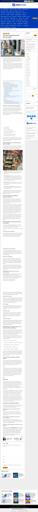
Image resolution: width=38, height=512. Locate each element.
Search (28, 33)
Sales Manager (6, 93)
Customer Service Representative (9, 91)
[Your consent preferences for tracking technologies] (36, 510)
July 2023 (27, 77)
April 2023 (27, 78)
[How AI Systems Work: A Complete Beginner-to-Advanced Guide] (4, 500)
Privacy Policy (21, 505)
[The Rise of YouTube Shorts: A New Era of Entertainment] (15, 500)
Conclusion (5, 99)
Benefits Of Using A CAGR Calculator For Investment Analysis (9, 476)
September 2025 (28, 59)
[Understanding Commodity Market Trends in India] (15, 475)
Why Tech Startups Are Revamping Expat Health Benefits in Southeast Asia (33, 496)
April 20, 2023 (8, 38)
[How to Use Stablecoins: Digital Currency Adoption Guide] (27, 500)
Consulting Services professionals (9, 88)
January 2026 (28, 56)
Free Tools (11, 9)
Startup (2, 27)
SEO (11, 23)
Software (7, 25)
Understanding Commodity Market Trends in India (21, 475)
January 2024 (28, 69)
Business (10, 473)
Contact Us (13, 505)
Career (6, 33)
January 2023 (28, 83)
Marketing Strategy (25, 9)
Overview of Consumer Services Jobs (8, 83)
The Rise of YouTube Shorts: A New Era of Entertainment (22, 500)
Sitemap (24, 505)
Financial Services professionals (8, 87)
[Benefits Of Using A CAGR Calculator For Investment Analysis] (4, 475)
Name (4, 456)
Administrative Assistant (7, 92)
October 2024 (28, 64)
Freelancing (19, 9)
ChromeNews (23, 507)
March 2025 (27, 61)
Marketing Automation (4, 16)
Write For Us (17, 505)
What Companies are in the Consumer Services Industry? (11, 101)
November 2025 (28, 58)
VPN (22, 25)
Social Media (2, 25)
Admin (4, 38)
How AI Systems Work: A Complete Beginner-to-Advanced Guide (9, 501)
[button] (31, 18)
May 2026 (27, 53)
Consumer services (6, 273)
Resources (7, 23)
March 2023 (27, 80)
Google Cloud (14, 16)
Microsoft (20, 18)
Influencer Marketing (18, 14)
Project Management (25, 21)
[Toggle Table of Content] (20, 82)
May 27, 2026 (9, 497)
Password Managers (13, 25)
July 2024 (27, 66)
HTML (24, 18)
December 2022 (28, 85)
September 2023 (28, 75)
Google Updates (13, 18)
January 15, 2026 (10, 503)
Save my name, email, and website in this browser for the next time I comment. (12, 465)
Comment (4, 446)
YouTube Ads (14, 27)
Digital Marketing (5, 9)
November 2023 (28, 72)
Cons (5, 98)
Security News (19, 25)
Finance (8, 33)
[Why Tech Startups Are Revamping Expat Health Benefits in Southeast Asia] (27, 495)
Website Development (7, 27)
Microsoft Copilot (6, 18)
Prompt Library (3, 23)
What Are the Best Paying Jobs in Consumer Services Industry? (12, 103)
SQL (16, 21)
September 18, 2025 (34, 503)
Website (4, 462)
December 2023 (28, 70)
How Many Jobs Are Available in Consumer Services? (11, 85)
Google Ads (12, 14)
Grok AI (28, 16)
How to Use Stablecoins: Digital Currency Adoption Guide (33, 501)
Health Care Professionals (8, 89)
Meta (17, 18)
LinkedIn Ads (24, 14)
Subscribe (35, 18)
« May (27, 100)
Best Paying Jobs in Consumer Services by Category (10, 86)
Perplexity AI (26, 25)
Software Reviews (20, 23)
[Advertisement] (12, 75)
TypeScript (19, 21)
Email (4, 459)
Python (13, 21)
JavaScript (7, 14)
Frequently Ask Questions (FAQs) (8, 100)
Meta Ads (10, 16)
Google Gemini (24, 16)
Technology (26, 23)
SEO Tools (14, 23)
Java (4, 14)
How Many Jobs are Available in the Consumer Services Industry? (12, 102)
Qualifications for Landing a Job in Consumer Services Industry (12, 90)
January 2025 (28, 62)
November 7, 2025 (22, 502)
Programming (9, 21)
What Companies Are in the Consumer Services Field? (11, 84)
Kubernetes (19, 16)
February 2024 (28, 67)
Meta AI (2, 18)
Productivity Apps (3, 21)
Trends (4, 33)
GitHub (2, 14)
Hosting (15, 9)
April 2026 (27, 54)
